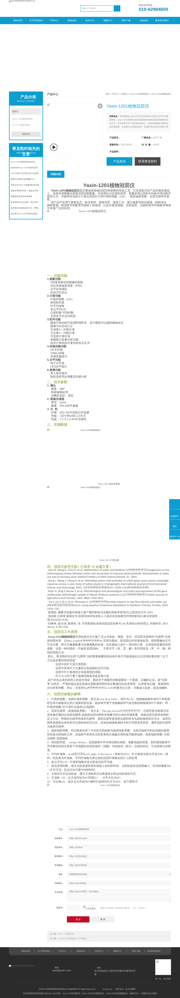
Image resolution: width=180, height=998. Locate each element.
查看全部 (26, 134)
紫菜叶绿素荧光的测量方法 (22, 179)
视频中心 (108, 20)
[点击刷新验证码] (90, 907)
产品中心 (54, 20)
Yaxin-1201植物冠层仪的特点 (23, 162)
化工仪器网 (130, 989)
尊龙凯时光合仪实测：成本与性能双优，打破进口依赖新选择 (26, 202)
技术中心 (90, 20)
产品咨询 (119, 161)
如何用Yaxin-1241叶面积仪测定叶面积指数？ (26, 214)
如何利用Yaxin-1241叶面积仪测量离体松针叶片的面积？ (26, 168)
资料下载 (126, 20)
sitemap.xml (107, 989)
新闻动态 (72, 20)
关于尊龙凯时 (36, 20)
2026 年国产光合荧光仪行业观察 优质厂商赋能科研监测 (26, 173)
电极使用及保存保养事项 (21, 196)
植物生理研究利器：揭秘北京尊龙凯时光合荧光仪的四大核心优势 (26, 191)
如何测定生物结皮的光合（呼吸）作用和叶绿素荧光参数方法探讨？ (26, 208)
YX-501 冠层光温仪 (21, 125)
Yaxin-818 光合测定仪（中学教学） (73, 939)
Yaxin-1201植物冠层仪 (22, 119)
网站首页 (18, 20)
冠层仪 (15, 111)
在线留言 (144, 20)
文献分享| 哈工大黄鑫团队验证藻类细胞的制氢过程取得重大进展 (26, 185)
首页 (107, 94)
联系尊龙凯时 (162, 20)
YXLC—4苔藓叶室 (66, 934)
